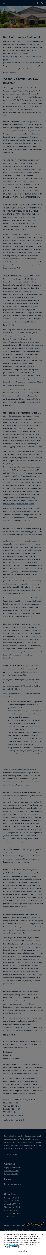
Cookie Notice (14, 1247)
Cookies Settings (22, 1251)
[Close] (42, 1234)
